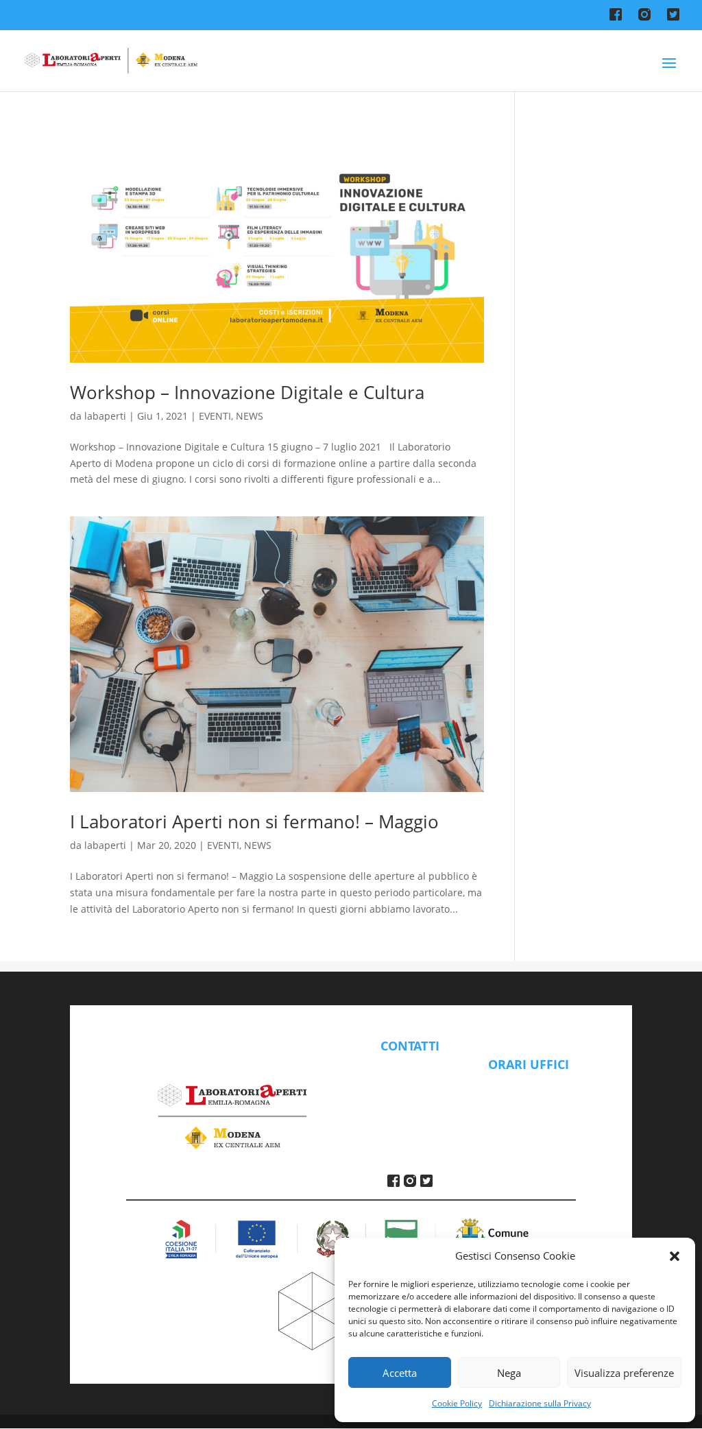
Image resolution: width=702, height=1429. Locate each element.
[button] (674, 1256)
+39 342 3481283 (410, 1114)
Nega (509, 1373)
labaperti (105, 415)
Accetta (400, 1373)
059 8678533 (410, 1098)
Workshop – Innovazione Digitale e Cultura (247, 392)
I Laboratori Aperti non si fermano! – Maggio (254, 821)
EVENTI (215, 415)
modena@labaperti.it (410, 1074)
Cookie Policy (457, 1403)
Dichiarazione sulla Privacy (540, 1403)
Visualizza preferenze (624, 1373)
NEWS (249, 415)
